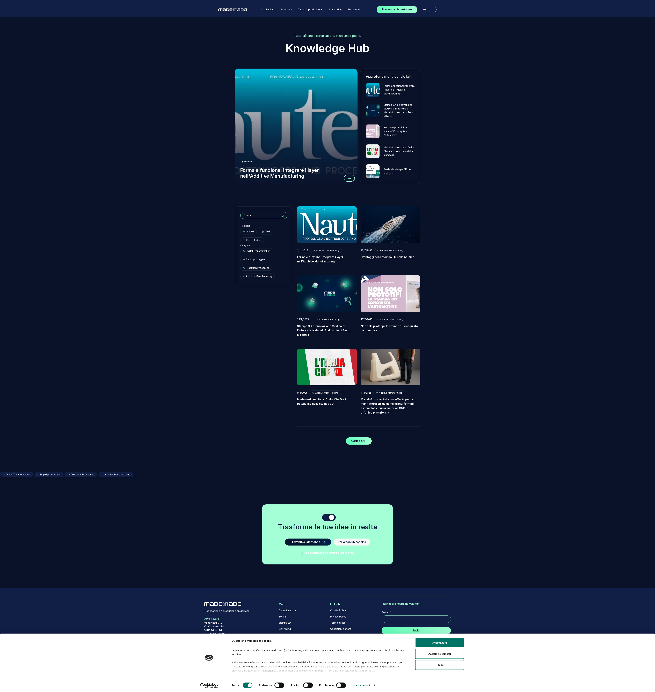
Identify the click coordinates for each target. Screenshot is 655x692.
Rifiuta (439, 665)
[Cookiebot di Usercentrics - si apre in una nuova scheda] (209, 685)
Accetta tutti (439, 642)
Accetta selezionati (439, 653)
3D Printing (285, 629)
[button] (267, 9)
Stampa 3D (285, 622)
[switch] (279, 685)
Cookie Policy (338, 610)
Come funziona (287, 610)
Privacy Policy (338, 616)
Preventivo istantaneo (397, 9)
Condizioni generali (341, 629)
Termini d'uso (338, 622)
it (433, 9)
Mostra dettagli (361, 685)
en (424, 9)
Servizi (282, 616)
